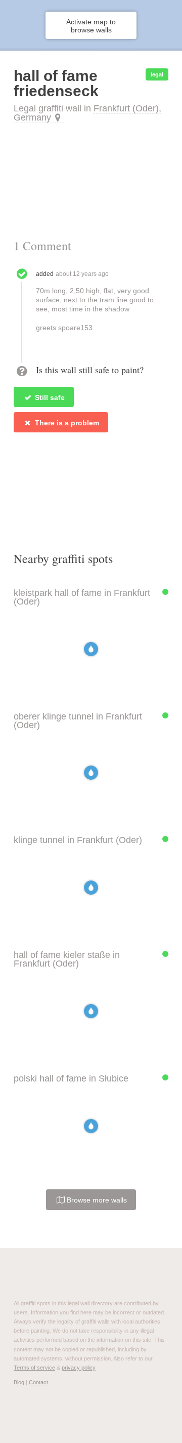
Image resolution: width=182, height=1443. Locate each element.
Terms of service (34, 1368)
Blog (19, 1382)
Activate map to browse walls (91, 26)
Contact (38, 1382)
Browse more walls (96, 1200)
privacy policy (79, 1368)
